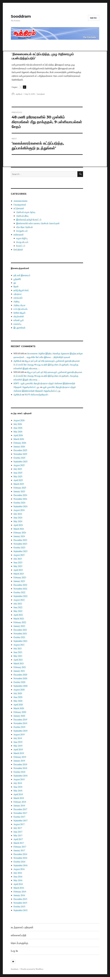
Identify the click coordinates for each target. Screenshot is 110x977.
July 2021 (18, 648)
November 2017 (20, 813)
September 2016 (20, 865)
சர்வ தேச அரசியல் (24, 227)
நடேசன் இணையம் (22, 275)
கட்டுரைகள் (19, 208)
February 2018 (20, 801)
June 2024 (18, 517)
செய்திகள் (41, 94)
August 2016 (19, 869)
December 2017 (20, 809)
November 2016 (20, 857)
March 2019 (19, 753)
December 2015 (20, 899)
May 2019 (18, 745)
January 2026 (19, 446)
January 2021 (19, 670)
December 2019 (20, 719)
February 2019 (20, 756)
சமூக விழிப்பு (22, 238)
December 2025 (20, 450)
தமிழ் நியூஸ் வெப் (21, 290)
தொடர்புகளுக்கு (19, 943)
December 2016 (20, 854)
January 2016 (19, 895)
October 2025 (19, 457)
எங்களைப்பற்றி (18, 935)
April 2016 (18, 884)
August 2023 (19, 554)
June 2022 (18, 607)
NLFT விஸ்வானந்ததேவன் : (37, 394)
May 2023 (18, 566)
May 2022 (18, 611)
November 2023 (20, 543)
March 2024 (19, 528)
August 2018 (19, 779)
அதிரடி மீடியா (19, 305)
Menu (93, 17)
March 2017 (19, 842)
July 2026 (18, 424)
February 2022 (20, 622)
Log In (14, 950)
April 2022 (18, 614)
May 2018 (18, 790)
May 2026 (18, 431)
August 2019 (19, 734)
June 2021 (18, 652)
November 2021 (20, 633)
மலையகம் (18, 297)
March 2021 (19, 663)
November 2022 (20, 588)
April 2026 (18, 435)
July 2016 (18, 872)
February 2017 (20, 846)
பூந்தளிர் (17, 279)
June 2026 (18, 427)
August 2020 (19, 689)
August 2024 (19, 510)
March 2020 (19, 708)
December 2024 (20, 495)
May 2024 (18, 521)
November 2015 (20, 902)
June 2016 (18, 876)
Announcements (20, 200)
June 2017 (18, 831)
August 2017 (19, 824)
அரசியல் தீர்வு (22, 215)
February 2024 (20, 532)
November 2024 (20, 498)
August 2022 (19, 599)
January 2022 (19, 626)
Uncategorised (20, 204)
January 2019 (19, 760)
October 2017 (19, 816)
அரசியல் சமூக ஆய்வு (25, 212)
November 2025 (20, 454)
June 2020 (18, 697)
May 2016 (18, 880)
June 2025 (18, 472)
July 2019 (18, 738)
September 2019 (20, 730)
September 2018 (20, 775)
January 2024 (19, 536)
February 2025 (20, 487)
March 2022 (19, 618)
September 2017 (20, 820)
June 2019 (18, 741)
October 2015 (19, 906)
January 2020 (19, 715)
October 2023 (19, 547)
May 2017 (18, 835)
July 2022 (18, 603)
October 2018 (19, 771)
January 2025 (19, 491)
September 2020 (20, 685)
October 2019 (19, 727)
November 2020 (20, 678)
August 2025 (19, 465)
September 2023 (20, 551)
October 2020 (19, 682)
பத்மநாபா (18, 293)
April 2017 (18, 839)
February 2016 (20, 891)
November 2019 (20, 723)
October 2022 (19, 592)
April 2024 (18, 525)
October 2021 (19, 637)
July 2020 (18, 693)
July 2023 (18, 558)
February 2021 (20, 667)
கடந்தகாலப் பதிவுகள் (22, 927)
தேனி (16, 286)
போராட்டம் (20, 245)
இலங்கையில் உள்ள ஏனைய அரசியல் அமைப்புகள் (38, 223)
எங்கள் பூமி (19, 320)
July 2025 (18, 468)
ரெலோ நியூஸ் (19, 312)
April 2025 (18, 480)
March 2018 (19, 798)
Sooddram (21, 16)
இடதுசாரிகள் (19, 327)
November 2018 (20, 768)
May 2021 (18, 655)
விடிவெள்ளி (19, 316)
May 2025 (18, 476)
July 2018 (18, 783)
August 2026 (19, 420)
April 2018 (18, 794)
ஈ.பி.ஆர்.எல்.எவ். (21, 308)
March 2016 (19, 887)
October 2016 (19, 861)
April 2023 (18, 569)
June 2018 (18, 786)
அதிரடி (17, 301)
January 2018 (19, 805)
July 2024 (18, 513)
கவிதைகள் (19, 234)
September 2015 (20, 910)
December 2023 (20, 540)
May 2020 (18, 700)
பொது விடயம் (22, 242)
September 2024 (20, 506)
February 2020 (20, 712)
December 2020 (20, 674)
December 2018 (20, 764)
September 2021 (20, 640)
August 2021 (19, 644)
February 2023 (20, 577)
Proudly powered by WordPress (32, 969)
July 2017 (18, 827)
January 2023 (19, 581)
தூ (15, 282)
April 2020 (18, 704)
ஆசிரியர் (19, 94)
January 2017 (19, 850)
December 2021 (20, 629)
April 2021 (18, 659)
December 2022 (20, 584)
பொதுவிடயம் (22, 230)
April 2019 (18, 749)
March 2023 (19, 573)
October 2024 (19, 502)
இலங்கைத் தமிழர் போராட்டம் (28, 219)
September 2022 (20, 596)
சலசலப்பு (17, 323)
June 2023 (18, 562)
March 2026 (19, 439)
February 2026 (20, 442)
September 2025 (20, 461)
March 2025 (19, 483)
